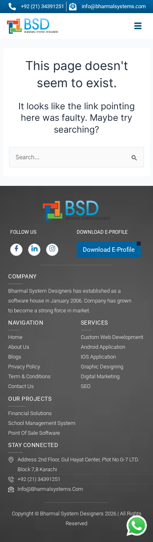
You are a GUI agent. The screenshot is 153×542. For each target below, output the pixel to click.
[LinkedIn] (34, 250)
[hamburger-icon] (138, 26)
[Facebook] (16, 250)
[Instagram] (52, 250)
